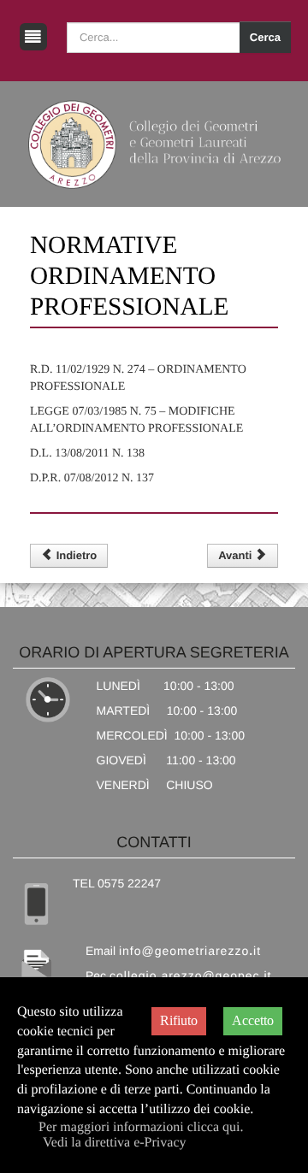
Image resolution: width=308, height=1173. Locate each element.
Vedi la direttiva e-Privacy (115, 1142)
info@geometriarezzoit (190, 951)
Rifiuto (179, 1020)
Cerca (265, 37)
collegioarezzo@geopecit (190, 975)
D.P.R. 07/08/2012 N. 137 (92, 478)
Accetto (253, 1020)
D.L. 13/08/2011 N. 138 (87, 453)
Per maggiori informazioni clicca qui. (140, 1127)
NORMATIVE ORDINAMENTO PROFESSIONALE (129, 276)
